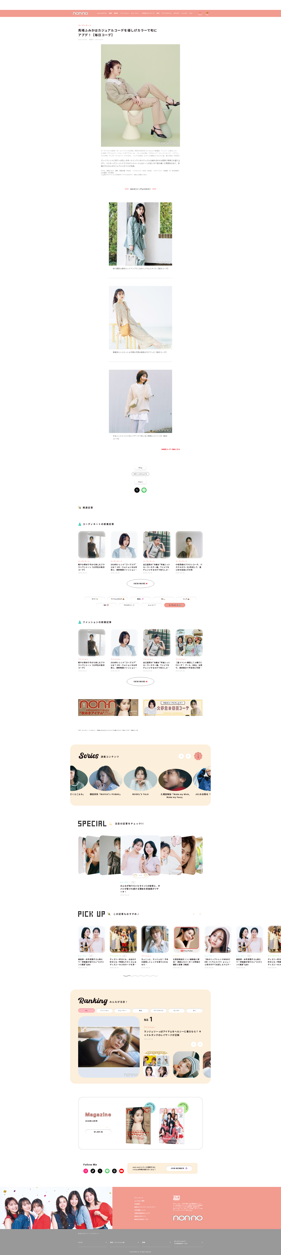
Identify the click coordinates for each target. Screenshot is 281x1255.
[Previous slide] (135, 875)
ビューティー (135, 13)
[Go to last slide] (181, 756)
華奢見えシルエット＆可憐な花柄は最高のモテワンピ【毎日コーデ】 (140, 352)
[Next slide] (188, 756)
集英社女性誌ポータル (141, 1219)
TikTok (93, 1171)
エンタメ (184, 13)
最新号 (116, 13)
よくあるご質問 (139, 1201)
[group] (109, 1047)
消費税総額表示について (142, 1213)
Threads (114, 1171)
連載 (110, 13)
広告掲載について (140, 1210)
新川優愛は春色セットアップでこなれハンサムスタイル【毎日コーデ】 (141, 268)
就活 (158, 13)
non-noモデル (102, 13)
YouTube (121, 1171)
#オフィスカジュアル (140, 474)
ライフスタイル (167, 13)
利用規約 (137, 1204)
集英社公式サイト (140, 1216)
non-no (188, 1218)
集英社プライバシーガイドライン (145, 1207)
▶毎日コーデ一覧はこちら (171, 449)
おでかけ (176, 13)
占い (191, 13)
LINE (144, 490)
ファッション (124, 13)
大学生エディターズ (148, 13)
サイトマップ (138, 1198)
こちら (190, 1210)
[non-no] (80, 13)
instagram (85, 1171)
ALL (86, 1010)
